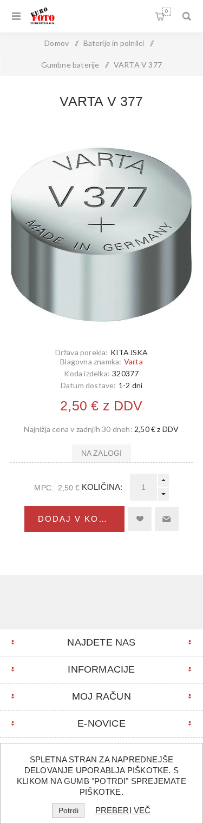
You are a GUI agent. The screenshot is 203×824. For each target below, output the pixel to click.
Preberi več (123, 810)
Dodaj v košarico (81, 518)
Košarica (166, 11)
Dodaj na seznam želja (140, 519)
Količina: (102, 486)
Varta (133, 361)
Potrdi (68, 810)
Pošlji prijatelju (167, 519)
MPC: (44, 487)
